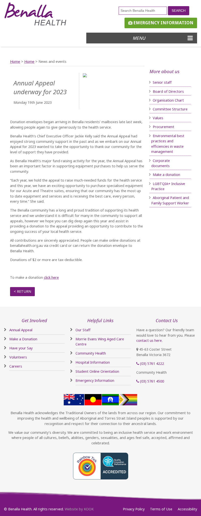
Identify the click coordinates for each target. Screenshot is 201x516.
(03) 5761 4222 (151, 363)
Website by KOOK (79, 509)
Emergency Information (162, 23)
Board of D (162, 91)
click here (51, 277)
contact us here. (149, 340)
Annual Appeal (20, 330)
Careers (15, 366)
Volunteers (18, 357)
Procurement (163, 126)
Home (15, 61)
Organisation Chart (168, 100)
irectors (177, 91)
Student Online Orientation (97, 371)
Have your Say (21, 348)
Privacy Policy (134, 509)
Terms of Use (161, 509)
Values (158, 118)
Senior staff (162, 82)
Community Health (90, 353)
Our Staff (82, 330)
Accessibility (187, 509)
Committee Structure (170, 109)
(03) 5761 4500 (151, 381)
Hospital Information (92, 362)
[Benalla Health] (42, 14)
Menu (139, 38)
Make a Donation (23, 339)
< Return (22, 291)
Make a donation (166, 174)
